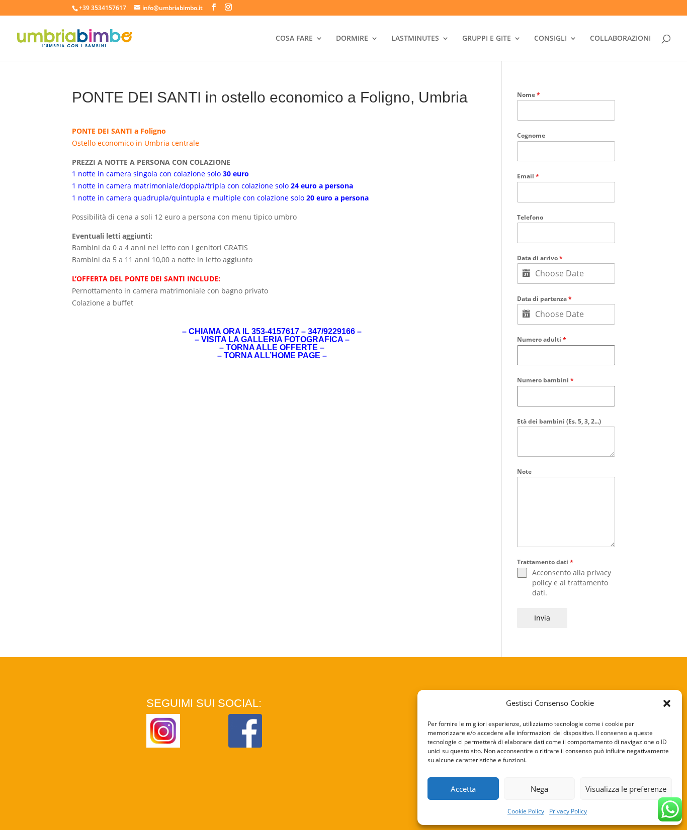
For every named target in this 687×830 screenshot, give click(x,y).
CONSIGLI (550, 39)
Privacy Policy (568, 811)
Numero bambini (545, 380)
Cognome (531, 135)
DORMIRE (352, 39)
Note (524, 471)
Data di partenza (544, 298)
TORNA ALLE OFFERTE (272, 347)
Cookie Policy (525, 811)
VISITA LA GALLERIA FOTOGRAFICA (272, 339)
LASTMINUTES (415, 39)
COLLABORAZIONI (620, 39)
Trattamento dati (545, 562)
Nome (528, 94)
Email (528, 176)
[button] (667, 703)
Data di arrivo (540, 258)
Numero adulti (541, 339)
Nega (539, 789)
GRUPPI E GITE (486, 39)
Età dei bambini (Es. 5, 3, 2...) (559, 421)
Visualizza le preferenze (625, 789)
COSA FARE (294, 39)
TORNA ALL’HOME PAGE (272, 355)
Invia (542, 617)
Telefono (530, 217)
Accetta (463, 789)
